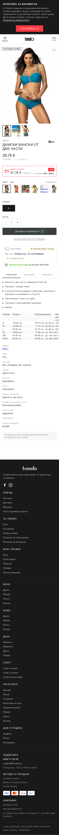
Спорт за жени (10, 668)
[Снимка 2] (16, 130)
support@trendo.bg (12, 763)
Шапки (6, 694)
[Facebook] (5, 485)
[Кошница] (54, 39)
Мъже (7, 610)
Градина (7, 733)
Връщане (7, 506)
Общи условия (10, 533)
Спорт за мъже (10, 672)
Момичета (8, 646)
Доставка (7, 502)
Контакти (7, 498)
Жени (6, 584)
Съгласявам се (29, 28)
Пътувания (8, 528)
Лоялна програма (11, 572)
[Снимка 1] (7, 130)
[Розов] (16, 189)
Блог (5, 524)
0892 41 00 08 (10, 759)
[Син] (54, 189)
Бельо (6, 598)
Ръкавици (8, 698)
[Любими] (54, 50)
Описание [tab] (11, 274)
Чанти (6, 716)
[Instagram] (10, 485)
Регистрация (9, 559)
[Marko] (51, 142)
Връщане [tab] (47, 274)
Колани (6, 720)
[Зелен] (35, 189)
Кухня (6, 737)
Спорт (7, 662)
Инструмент (9, 742)
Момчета (7, 642)
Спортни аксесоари (12, 676)
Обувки (6, 594)
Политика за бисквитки (14, 541)
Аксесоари (10, 684)
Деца (6, 636)
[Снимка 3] (25, 130)
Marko (5, 348)
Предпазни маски (11, 707)
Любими (7, 567)
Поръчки (7, 563)
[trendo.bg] (29, 39)
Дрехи (6, 589)
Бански (6, 603)
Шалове (7, 689)
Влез (5, 554)
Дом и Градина (12, 727)
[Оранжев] (44, 189)
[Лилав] (25, 189)
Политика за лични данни (15, 537)
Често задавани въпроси (15, 511)
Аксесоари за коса (12, 703)
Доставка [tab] (29, 274)
